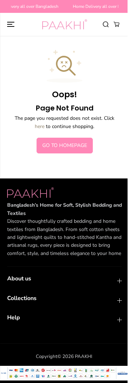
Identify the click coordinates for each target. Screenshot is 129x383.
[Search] (105, 24)
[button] (11, 24)
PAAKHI (83, 356)
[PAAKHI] (64, 24)
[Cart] (116, 24)
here (39, 126)
